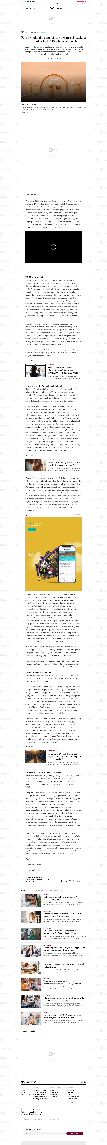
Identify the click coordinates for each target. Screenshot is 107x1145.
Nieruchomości (52, 751)
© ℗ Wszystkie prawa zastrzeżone (37, 879)
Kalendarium (38, 1119)
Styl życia (33, 32)
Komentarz (51, 364)
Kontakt (23, 1092)
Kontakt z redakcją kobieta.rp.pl (31, 1114)
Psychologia (41, 32)
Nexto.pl (70, 1094)
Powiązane (25, 890)
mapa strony (25, 1119)
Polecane (39, 890)
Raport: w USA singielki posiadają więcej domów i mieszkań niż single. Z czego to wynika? (64, 756)
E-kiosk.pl (71, 1090)
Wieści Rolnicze (73, 1101)
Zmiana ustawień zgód (40, 1092)
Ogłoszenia (54, 1092)
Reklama (53, 1090)
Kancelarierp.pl (72, 1099)
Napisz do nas (25, 1094)
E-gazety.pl (71, 1092)
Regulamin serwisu (39, 1094)
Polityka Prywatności (39, 1090)
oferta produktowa (53, 1119)
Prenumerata (54, 1094)
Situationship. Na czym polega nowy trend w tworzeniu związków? (64, 463)
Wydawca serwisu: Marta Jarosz (31, 1112)
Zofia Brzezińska (31, 195)
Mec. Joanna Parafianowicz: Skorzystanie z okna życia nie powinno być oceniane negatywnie (63, 370)
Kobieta (27, 32)
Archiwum (53, 1096)
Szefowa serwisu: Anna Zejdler (31, 1110)
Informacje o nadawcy (40, 1096)
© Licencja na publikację (33, 877)
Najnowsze (54, 890)
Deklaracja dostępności (40, 1099)
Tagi (66, 890)
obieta (59, 8)
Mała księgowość (73, 1096)
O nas (23, 1090)
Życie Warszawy (73, 1103)
